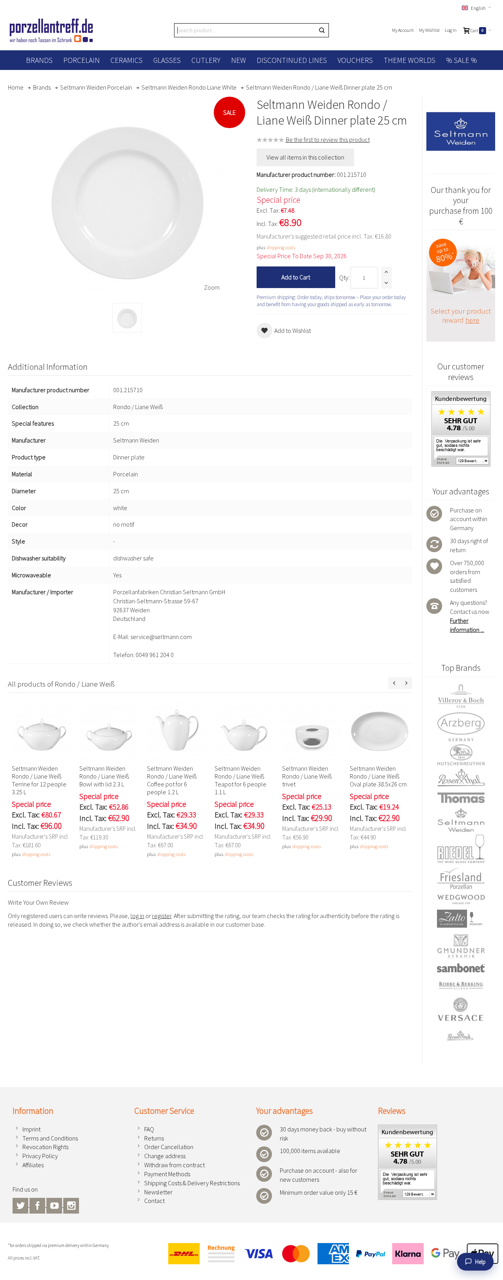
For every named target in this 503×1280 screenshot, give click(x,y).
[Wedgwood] (460, 899)
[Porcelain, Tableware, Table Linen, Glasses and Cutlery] (51, 30)
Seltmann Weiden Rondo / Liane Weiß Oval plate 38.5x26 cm (378, 776)
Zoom (212, 287)
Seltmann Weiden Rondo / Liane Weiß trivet (307, 776)
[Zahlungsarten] (330, 1253)
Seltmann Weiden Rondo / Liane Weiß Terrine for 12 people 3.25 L (39, 780)
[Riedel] (460, 849)
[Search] (322, 30)
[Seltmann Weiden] (460, 820)
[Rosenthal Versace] (460, 1019)
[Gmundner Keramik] (460, 946)
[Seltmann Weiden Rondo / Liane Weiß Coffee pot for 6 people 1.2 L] (177, 730)
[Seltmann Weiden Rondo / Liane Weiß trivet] (312, 730)
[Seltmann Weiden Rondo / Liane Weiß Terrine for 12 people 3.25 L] (42, 730)
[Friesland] (460, 878)
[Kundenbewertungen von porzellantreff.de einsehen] (407, 1129)
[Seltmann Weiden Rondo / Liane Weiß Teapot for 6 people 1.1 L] (244, 730)
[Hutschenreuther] (460, 755)
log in (137, 916)
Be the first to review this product (328, 139)
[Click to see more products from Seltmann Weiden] (460, 131)
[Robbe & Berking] (460, 986)
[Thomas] (460, 797)
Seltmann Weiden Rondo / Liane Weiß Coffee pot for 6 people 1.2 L (171, 780)
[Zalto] (460, 919)
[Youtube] (54, 1204)
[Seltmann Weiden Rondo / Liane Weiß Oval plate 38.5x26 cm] (379, 730)
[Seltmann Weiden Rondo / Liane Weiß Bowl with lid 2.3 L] (109, 730)
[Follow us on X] (21, 1204)
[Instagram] (71, 1204)
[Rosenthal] (460, 777)
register (161, 916)
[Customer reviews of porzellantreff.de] (460, 396)
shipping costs (280, 247)
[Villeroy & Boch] (460, 696)
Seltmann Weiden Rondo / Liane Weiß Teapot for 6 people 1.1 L (240, 780)
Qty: (344, 277)
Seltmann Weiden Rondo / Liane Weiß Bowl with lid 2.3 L (104, 776)
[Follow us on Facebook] (37, 1204)
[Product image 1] (127, 317)
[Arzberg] (460, 727)
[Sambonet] (460, 968)
